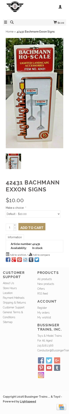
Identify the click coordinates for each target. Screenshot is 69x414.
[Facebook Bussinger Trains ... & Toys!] (41, 360)
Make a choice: (16, 207)
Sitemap (7, 322)
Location (8, 293)
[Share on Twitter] (36, 259)
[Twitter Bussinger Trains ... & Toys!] (49, 360)
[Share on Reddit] (25, 259)
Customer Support (13, 307)
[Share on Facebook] (8, 259)
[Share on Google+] (14, 259)
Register (42, 307)
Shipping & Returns (14, 302)
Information (15, 237)
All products (44, 279)
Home (9, 31)
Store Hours (10, 288)
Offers (41, 288)
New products (45, 283)
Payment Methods (13, 297)
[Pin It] (19, 259)
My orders (43, 312)
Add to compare (41, 254)
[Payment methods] (61, 406)
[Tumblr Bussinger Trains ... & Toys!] (57, 368)
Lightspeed (28, 401)
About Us (8, 283)
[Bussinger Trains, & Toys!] (19, 9)
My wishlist (44, 317)
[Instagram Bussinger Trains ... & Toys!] (41, 375)
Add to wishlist (17, 254)
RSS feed (42, 293)
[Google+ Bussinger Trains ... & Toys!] (57, 360)
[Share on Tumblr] (31, 259)
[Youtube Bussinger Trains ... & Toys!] (49, 368)
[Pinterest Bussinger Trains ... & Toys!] (41, 368)
